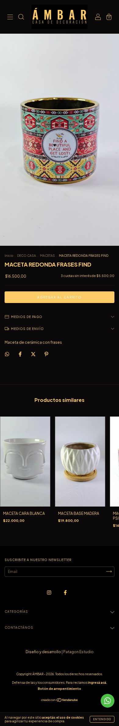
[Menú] (10, 17)
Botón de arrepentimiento (59, 688)
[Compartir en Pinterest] (46, 354)
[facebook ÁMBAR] (65, 592)
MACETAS (47, 255)
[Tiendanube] (60, 700)
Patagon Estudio (78, 651)
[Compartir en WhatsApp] (7, 354)
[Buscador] (21, 17)
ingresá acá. (97, 682)
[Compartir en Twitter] (33, 354)
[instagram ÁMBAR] (49, 592)
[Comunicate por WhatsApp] (107, 701)
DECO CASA (26, 255)
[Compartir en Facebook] (20, 354)
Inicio (9, 255)
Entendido (102, 719)
